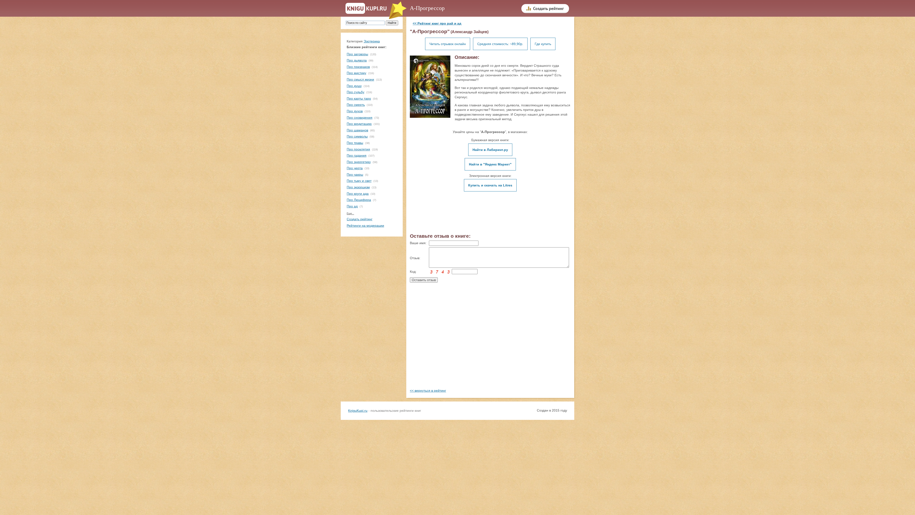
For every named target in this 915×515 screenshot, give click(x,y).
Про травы (355, 143)
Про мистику (356, 73)
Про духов (355, 111)
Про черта (355, 168)
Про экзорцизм (358, 187)
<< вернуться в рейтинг (428, 390)
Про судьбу (355, 92)
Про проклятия (358, 149)
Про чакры (355, 174)
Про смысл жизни (360, 79)
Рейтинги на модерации (365, 225)
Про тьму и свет (359, 181)
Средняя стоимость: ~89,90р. (500, 44)
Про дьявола (357, 60)
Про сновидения (359, 117)
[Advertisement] (490, 340)
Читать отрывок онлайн (447, 44)
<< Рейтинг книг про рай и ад (437, 23)
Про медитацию (359, 124)
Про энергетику (359, 162)
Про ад (352, 206)
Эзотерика (372, 41)
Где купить (543, 44)
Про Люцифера (359, 200)
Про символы (357, 136)
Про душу (354, 86)
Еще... (350, 213)
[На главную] (366, 8)
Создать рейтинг (359, 219)
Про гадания (356, 155)
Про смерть (356, 105)
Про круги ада (358, 194)
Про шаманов (357, 130)
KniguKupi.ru (357, 410)
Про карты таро (359, 98)
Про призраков (358, 67)
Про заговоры (357, 54)
